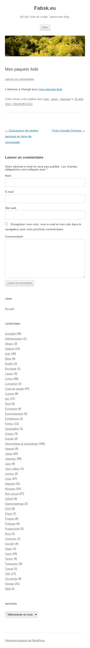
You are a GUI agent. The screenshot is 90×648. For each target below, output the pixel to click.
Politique (10, 523)
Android (9, 348)
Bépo (8, 358)
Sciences (10, 538)
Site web (10, 208)
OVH (8, 508)
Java (8, 463)
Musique (10, 488)
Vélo (7, 573)
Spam (8, 548)
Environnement (14, 413)
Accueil (9, 308)
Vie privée (11, 578)
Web (7, 588)
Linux (8, 478)
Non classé (12, 493)
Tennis (9, 558)
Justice (9, 473)
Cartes (9, 373)
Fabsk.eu (45, 8)
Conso (9, 378)
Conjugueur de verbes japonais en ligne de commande (21, 136)
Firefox (9, 423)
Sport (8, 553)
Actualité (10, 333)
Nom (8, 175)
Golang (9, 433)
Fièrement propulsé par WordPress (25, 640)
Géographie (12, 428)
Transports (11, 563)
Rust (8, 533)
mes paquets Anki (50, 89)
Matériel (10, 483)
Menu (45, 27)
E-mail (9, 191)
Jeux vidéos (12, 468)
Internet (9, 448)
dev (7, 398)
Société (9, 543)
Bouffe (9, 363)
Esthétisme (12, 418)
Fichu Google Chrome (68, 130)
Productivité (12, 528)
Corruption (11, 383)
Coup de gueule (14, 388)
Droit (8, 403)
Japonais (65, 99)
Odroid (9, 498)
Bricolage (10, 368)
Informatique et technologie (21, 443)
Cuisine (9, 393)
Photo (8, 513)
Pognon (9, 518)
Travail (9, 568)
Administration (13, 338)
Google (9, 438)
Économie (11, 408)
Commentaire (14, 236)
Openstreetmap (14, 503)
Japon (54, 99)
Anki (46, 99)
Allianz (9, 343)
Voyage (9, 583)
